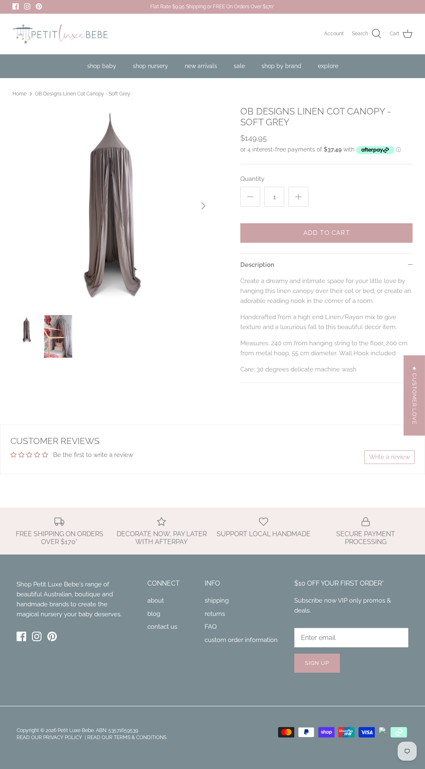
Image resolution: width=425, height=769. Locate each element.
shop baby (101, 66)
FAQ (211, 626)
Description (257, 265)
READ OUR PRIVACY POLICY (50, 737)
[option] (112, 206)
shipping (217, 600)
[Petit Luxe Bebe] (60, 34)
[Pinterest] (39, 6)
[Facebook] (15, 6)
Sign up (317, 663)
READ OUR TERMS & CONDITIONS (126, 737)
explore (328, 66)
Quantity (252, 179)
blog (153, 614)
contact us (162, 626)
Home (19, 94)
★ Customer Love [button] (414, 395)
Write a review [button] (389, 457)
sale (239, 66)
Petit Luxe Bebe (76, 730)
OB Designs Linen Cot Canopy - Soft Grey (82, 94)
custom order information (241, 640)
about (155, 600)
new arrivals (201, 66)
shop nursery (150, 66)
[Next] (203, 206)
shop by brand (281, 66)
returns (215, 614)
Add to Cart (326, 233)
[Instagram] (27, 6)
